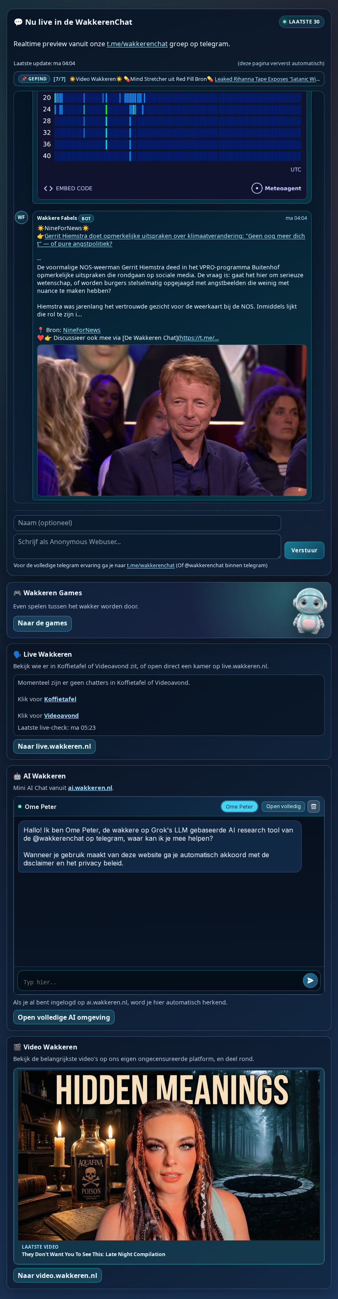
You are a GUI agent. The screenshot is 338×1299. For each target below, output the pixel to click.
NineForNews (82, 330)
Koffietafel (60, 699)
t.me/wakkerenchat (137, 43)
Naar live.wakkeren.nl (54, 746)
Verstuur (304, 550)
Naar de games (42, 622)
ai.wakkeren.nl (90, 788)
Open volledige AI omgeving (64, 1017)
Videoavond (61, 715)
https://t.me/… (199, 338)
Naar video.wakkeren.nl (57, 1275)
